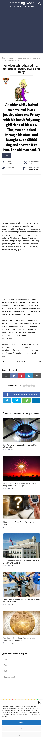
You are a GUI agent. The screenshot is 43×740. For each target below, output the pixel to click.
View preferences (21, 735)
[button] (40, 702)
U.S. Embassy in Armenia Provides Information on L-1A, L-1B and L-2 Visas (21, 562)
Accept (21, 723)
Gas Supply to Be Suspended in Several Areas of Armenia (20, 446)
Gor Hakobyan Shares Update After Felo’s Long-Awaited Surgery (21, 600)
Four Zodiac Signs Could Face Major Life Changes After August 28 (19, 639)
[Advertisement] (21, 30)
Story (6, 156)
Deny (21, 729)
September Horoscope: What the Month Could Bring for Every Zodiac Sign (21, 485)
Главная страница (8, 58)
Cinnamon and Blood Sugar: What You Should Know (21, 523)
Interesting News (21, 3)
